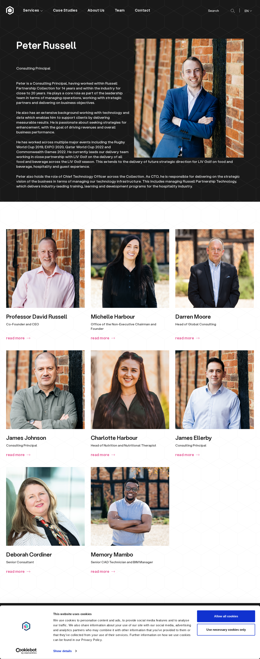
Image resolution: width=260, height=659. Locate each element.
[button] (246, 10)
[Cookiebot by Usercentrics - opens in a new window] (26, 651)
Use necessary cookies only (226, 629)
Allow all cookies (226, 616)
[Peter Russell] (10, 10)
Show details (62, 651)
